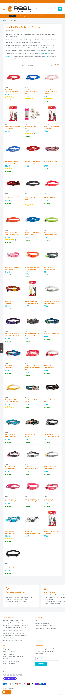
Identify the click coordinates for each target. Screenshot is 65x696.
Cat (8, 20)
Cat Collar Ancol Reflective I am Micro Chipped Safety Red (32, 367)
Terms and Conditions (10, 654)
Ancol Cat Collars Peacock (51, 333)
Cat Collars (13, 20)
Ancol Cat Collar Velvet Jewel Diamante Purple (12, 334)
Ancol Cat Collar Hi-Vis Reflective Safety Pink (12, 500)
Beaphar (47, 53)
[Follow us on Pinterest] (14, 675)
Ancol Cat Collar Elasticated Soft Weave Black (31, 197)
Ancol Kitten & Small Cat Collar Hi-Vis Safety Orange (32, 269)
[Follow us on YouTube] (17, 675)
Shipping (6, 649)
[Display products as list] (58, 65)
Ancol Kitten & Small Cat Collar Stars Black (32, 334)
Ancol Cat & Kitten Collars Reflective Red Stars (32, 162)
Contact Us (38, 620)
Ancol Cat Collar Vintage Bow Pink (51, 162)
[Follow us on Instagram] (11, 675)
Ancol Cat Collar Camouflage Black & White (32, 532)
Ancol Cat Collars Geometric (30, 435)
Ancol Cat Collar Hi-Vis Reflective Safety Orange (12, 233)
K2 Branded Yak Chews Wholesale (45, 626)
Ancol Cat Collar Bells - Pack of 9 (31, 127)
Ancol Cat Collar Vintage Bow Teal (32, 400)
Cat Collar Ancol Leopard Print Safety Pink (12, 467)
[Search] (60, 9)
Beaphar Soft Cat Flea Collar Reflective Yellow (31, 302)
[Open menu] (4, 9)
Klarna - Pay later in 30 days (11, 661)
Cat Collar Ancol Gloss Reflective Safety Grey (31, 467)
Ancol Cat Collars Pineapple (10, 302)
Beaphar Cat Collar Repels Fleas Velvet (51, 127)
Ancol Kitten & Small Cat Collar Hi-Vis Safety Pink (32, 500)
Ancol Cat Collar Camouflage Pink (49, 500)
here (47, 56)
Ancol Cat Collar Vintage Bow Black (51, 400)
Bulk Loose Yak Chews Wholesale (45, 628)
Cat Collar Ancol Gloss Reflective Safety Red (50, 197)
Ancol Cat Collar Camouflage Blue (10, 532)
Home (5, 20)
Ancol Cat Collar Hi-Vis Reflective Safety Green (50, 233)
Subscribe (41, 663)
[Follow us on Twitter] (8, 675)
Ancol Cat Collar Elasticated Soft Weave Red (13, 90)
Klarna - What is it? (9, 663)
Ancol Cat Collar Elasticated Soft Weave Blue (31, 91)
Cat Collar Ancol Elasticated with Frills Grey (51, 435)
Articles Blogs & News (42, 623)
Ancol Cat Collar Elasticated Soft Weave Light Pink (50, 91)
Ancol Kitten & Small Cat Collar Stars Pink (12, 268)
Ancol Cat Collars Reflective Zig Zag (10, 435)
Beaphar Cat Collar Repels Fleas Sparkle (12, 127)
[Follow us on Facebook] (4, 675)
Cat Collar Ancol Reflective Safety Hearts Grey (51, 302)
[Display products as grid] (55, 65)
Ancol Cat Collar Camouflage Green (49, 268)
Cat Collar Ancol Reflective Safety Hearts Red (51, 366)
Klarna (8, 56)
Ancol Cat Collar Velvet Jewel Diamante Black (12, 567)
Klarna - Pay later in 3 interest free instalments (13, 657)
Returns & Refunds (9, 651)
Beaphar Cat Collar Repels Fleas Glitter (51, 532)
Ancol (40, 53)
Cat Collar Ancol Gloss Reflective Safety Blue (11, 162)
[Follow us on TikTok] (20, 675)
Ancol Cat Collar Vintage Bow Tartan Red (12, 197)
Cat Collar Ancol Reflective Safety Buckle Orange (13, 400)
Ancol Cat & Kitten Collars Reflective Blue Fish (32, 233)
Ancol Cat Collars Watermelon (10, 366)
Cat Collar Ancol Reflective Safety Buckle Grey (51, 467)
